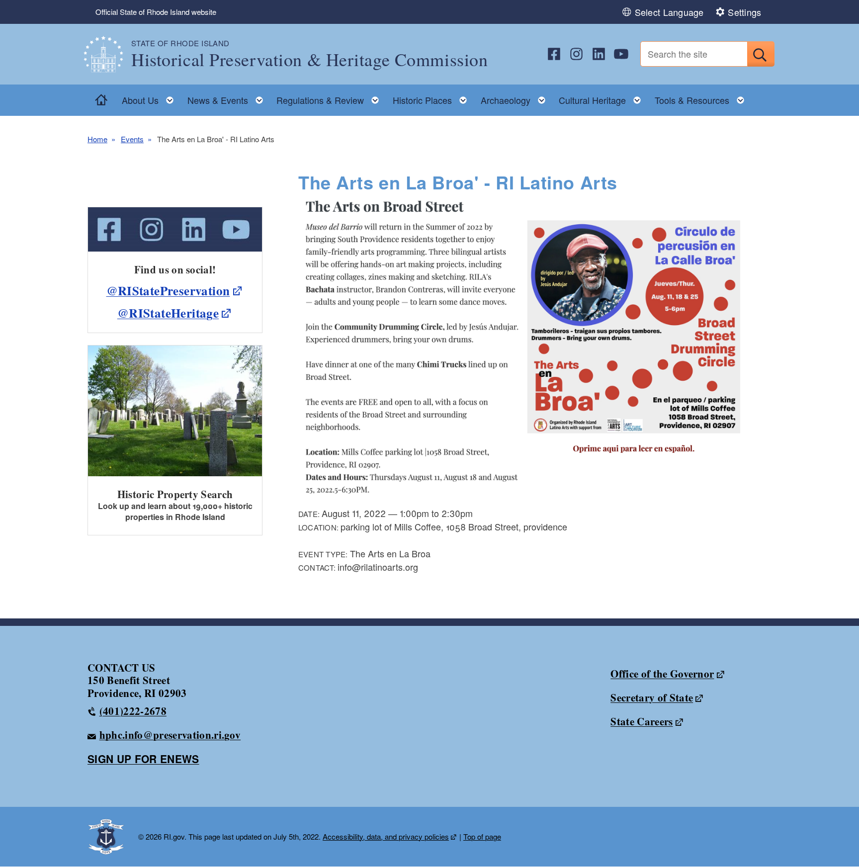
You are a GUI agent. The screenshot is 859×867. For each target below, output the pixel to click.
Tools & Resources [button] (702, 97)
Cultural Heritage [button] (603, 97)
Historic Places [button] (433, 97)
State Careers (641, 721)
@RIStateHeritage (168, 313)
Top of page (482, 836)
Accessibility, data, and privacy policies (386, 836)
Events (132, 139)
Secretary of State (651, 697)
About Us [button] (150, 97)
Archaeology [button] (516, 97)
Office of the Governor (662, 673)
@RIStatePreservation (168, 290)
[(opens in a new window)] (554, 54)
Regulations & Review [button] (330, 97)
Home (97, 139)
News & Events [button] (228, 97)
